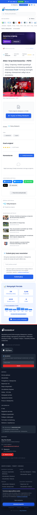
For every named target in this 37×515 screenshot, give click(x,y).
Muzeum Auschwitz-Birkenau (7, 473)
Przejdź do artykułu (10, 207)
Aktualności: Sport (25, 474)
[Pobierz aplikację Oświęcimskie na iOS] (29, 5)
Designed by (19, 510)
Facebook (8, 181)
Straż (21, 25)
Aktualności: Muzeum (8, 476)
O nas (3, 408)
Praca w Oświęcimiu (7, 401)
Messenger (19, 181)
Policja (13, 25)
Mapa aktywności (6, 386)
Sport (28, 25)
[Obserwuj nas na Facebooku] (32, 5)
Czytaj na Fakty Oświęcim (20, 116)
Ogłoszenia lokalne (6, 398)
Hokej (25, 25)
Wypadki (9, 25)
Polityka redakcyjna (7, 417)
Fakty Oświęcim (7, 54)
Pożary (17, 25)
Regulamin (11, 507)
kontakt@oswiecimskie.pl (11, 446)
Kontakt (19, 507)
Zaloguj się (15, 5)
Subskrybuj (18, 277)
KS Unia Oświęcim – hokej (28, 472)
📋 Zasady (7, 41)
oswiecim (8, 135)
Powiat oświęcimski (7, 486)
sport (16, 135)
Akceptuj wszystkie (18, 504)
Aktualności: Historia (7, 479)
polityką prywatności (23, 272)
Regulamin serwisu (6, 411)
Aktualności (4, 378)
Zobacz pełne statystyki (18, 319)
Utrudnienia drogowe (7, 389)
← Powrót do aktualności (18, 193)
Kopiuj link (14, 185)
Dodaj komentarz (27, 155)
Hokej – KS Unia (6, 392)
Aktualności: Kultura (26, 486)
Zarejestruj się (24, 5)
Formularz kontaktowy (8, 420)
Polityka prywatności (7, 414)
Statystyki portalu (6, 395)
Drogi (32, 25)
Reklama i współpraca (8, 423)
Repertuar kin (5, 383)
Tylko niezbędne (18, 500)
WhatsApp (29, 181)
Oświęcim (4, 25)
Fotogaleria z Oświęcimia (8, 381)
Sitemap (26, 507)
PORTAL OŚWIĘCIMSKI (6, 28)
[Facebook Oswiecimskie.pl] (2, 344)
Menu (32, 18)
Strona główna (5, 375)
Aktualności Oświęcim (8, 484)
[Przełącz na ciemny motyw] (34, 5)
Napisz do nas (8, 454)
